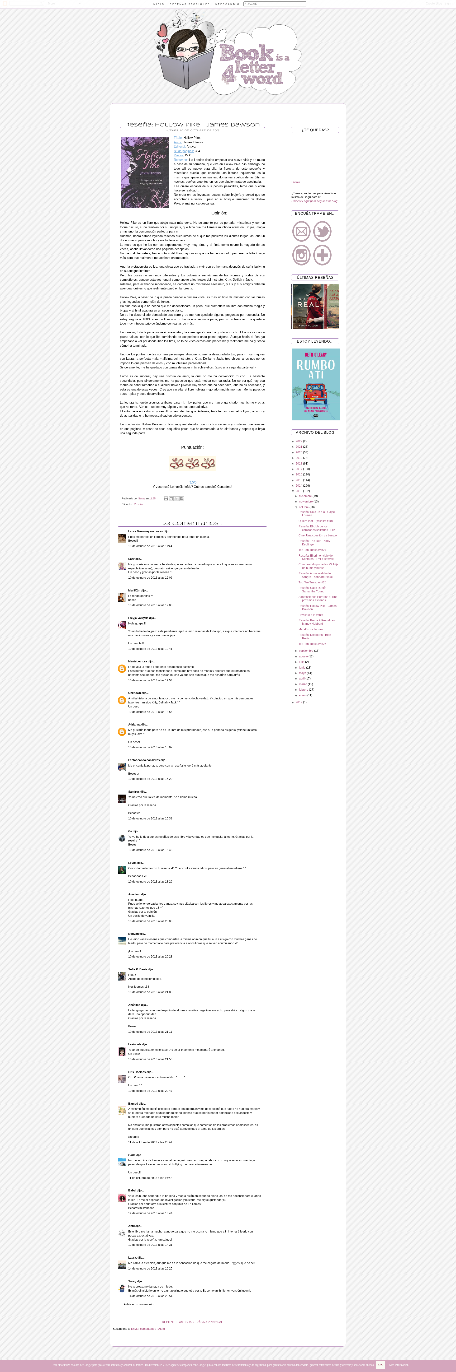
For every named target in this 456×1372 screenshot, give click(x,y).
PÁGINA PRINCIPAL (210, 1322)
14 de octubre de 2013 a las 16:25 (150, 1268)
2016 (299, 474)
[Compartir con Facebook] (181, 498)
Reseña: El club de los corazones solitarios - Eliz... (318, 528)
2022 (299, 441)
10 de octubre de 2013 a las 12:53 (150, 680)
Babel (132, 1190)
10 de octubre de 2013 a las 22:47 (150, 1091)
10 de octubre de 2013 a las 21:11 (150, 1031)
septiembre (306, 650)
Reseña (138, 504)
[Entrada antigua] (114, 1322)
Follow (295, 182)
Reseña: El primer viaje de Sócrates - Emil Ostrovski (316, 557)
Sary (131, 559)
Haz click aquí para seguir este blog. (314, 201)
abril (302, 678)
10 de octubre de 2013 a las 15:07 (150, 747)
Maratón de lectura (311, 629)
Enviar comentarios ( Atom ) (148, 1328)
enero (303, 695)
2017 (299, 469)
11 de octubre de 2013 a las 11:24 (150, 1142)
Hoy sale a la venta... (312, 615)
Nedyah (133, 933)
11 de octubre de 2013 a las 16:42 (150, 1178)
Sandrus (134, 791)
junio (302, 667)
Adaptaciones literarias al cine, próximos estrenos (318, 598)
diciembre (306, 496)
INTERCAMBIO (227, 4)
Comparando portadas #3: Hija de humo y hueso (318, 566)
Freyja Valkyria (138, 618)
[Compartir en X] (176, 498)
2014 (299, 485)
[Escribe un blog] (171, 498)
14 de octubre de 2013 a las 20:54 (150, 1296)
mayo (303, 673)
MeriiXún (134, 590)
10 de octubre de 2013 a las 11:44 (150, 546)
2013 (299, 491)
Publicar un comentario (138, 1304)
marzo (303, 684)
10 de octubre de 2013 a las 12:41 (150, 649)
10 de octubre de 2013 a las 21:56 (150, 1059)
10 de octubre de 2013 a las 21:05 (150, 992)
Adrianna (134, 724)
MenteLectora (138, 661)
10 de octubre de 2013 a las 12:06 (150, 577)
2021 (299, 446)
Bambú (133, 1103)
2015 (299, 480)
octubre (304, 507)
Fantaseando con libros (144, 760)
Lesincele (135, 1044)
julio (302, 662)
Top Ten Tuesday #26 (312, 582)
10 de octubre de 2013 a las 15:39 (150, 818)
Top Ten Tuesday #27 (312, 550)
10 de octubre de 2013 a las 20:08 (150, 921)
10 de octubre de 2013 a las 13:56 (150, 712)
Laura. (133, 1257)
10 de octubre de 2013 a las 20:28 (150, 956)
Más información (398, 1365)
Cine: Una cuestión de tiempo (318, 535)
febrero (304, 689)
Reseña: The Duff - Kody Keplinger (314, 542)
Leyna (132, 863)
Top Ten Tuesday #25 (312, 644)
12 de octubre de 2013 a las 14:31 (150, 1244)
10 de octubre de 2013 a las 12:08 (150, 605)
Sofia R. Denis (138, 969)
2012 (299, 702)
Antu (131, 1226)
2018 (299, 463)
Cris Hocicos (137, 1072)
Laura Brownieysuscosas (146, 531)
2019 (299, 458)
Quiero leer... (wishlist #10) (316, 521)
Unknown (135, 693)
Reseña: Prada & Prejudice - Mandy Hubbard (317, 622)
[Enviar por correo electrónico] (166, 498)
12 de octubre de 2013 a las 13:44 (150, 1213)
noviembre (306, 501)
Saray (132, 1281)
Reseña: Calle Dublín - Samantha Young (313, 589)
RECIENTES (170, 1322)
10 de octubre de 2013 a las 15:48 (150, 850)
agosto (304, 656)
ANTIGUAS (186, 1322)
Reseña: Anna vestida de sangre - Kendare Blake (316, 575)
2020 (299, 452)
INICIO (158, 4)
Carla (132, 1155)
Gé (130, 831)
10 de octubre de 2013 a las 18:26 (150, 881)
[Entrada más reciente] (271, 1322)
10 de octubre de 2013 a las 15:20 (150, 779)
